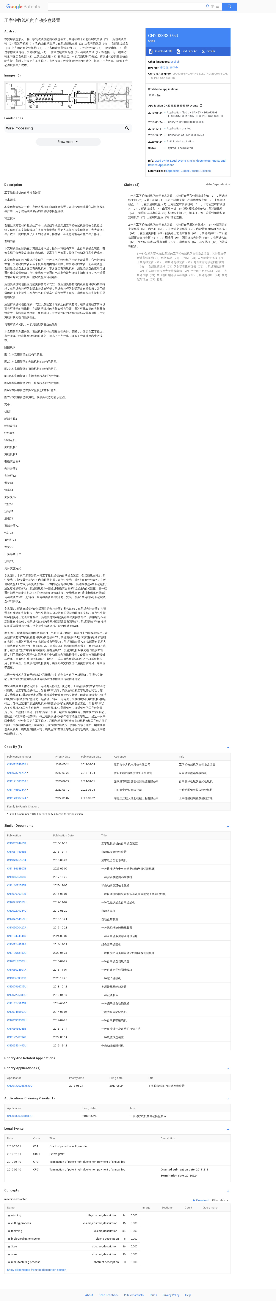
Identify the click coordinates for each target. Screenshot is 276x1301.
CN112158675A (17, 781)
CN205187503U (16, 961)
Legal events (178, 160)
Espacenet (172, 170)
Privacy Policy (171, 1295)
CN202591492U (16, 1045)
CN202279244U (16, 910)
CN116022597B (16, 885)
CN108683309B (16, 978)
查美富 (164, 67)
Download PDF (162, 51)
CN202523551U (16, 902)
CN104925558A (16, 860)
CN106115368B (16, 851)
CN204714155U (16, 919)
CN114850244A (17, 789)
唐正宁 (174, 67)
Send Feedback (108, 1295)
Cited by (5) (162, 160)
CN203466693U (16, 1011)
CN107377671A (17, 772)
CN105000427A (16, 927)
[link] (14, 1215)
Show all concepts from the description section (36, 1269)
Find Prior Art (189, 51)
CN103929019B (16, 893)
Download (202, 1200)
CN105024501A (16, 969)
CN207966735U (16, 986)
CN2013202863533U (19, 1085)
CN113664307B (16, 868)
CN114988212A (17, 798)
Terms (153, 1295)
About (89, 1295)
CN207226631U (16, 995)
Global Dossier (190, 170)
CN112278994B (16, 1037)
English (175, 61)
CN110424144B (16, 936)
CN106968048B (16, 1028)
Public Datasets (134, 1295)
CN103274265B (16, 843)
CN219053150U (16, 952)
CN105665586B (16, 877)
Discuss (206, 170)
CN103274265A (17, 764)
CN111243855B (16, 1003)
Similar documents (198, 160)
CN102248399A (16, 944)
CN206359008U (16, 1020)
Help (188, 1295)
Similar (210, 51)
